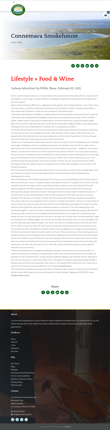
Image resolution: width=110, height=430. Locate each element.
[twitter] (17, 419)
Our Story (15, 364)
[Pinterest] (92, 65)
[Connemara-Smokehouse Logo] (18, 5)
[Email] (96, 65)
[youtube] (26, 419)
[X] (77, 65)
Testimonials (16, 385)
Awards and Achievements (22, 373)
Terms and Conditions (20, 376)
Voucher (14, 351)
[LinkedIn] (87, 65)
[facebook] (12, 419)
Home (13, 42)
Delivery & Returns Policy (21, 379)
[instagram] (21, 419)
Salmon (14, 342)
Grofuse (67, 427)
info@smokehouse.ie (20, 275)
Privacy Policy (17, 382)
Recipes (14, 370)
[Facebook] (73, 65)
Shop (13, 339)
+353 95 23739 (19, 411)
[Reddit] (82, 65)
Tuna (13, 345)
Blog (20, 42)
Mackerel (15, 348)
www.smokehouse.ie (62, 266)
